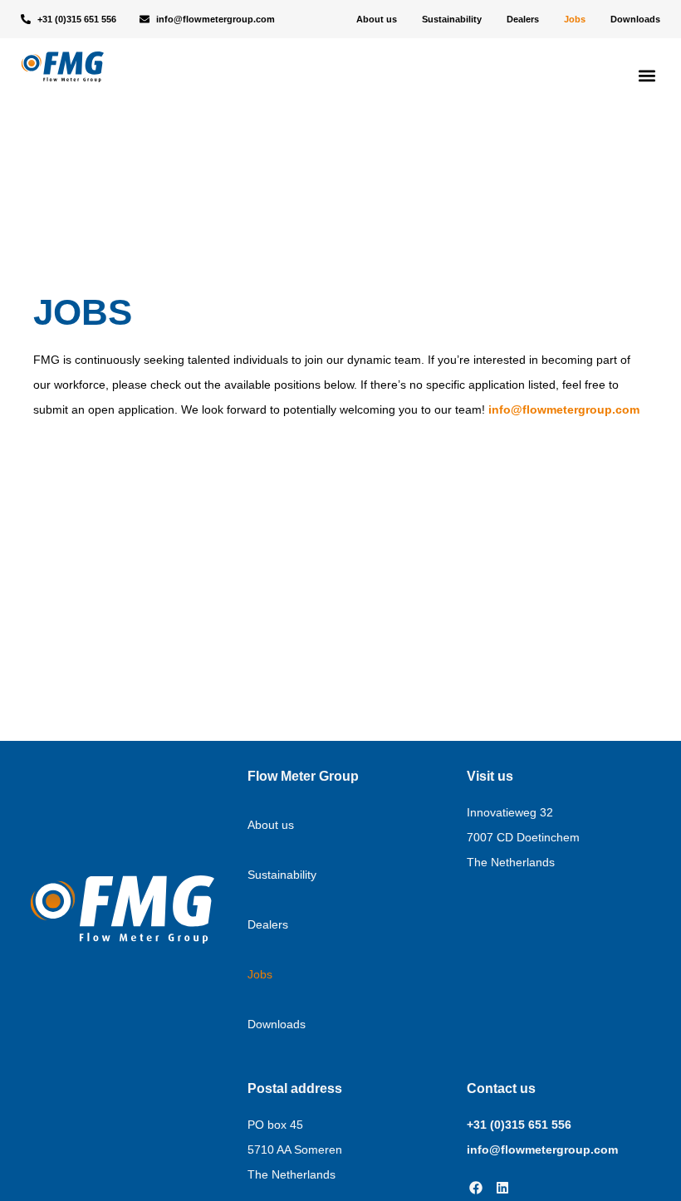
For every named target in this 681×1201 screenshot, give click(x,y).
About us (376, 19)
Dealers (523, 19)
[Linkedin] (502, 1188)
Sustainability (452, 19)
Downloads (635, 19)
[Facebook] (476, 1188)
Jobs (574, 19)
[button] (646, 76)
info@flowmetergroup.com (563, 409)
